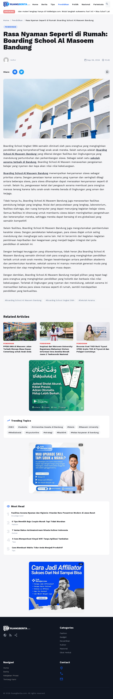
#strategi (47, 432)
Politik (75, 4)
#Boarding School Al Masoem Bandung (23, 300)
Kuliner (63, 645)
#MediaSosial (14, 432)
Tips (53, 4)
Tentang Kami (9, 679)
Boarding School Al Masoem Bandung (25, 173)
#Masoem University (88, 427)
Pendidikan (63, 4)
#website (22, 427)
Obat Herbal (65, 652)
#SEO (11, 427)
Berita (44, 4)
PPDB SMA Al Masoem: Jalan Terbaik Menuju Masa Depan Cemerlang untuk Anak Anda (17, 349)
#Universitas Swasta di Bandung (47, 427)
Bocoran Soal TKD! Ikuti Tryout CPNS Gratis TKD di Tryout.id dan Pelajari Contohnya (92, 349)
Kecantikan (65, 641)
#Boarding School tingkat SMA (60, 300)
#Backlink (61, 432)
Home (35, 4)
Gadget (63, 637)
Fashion (63, 633)
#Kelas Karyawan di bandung (85, 432)
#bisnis (70, 427)
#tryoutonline (32, 432)
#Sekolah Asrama (87, 300)
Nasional (86, 4)
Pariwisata (98, 4)
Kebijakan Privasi (10, 675)
